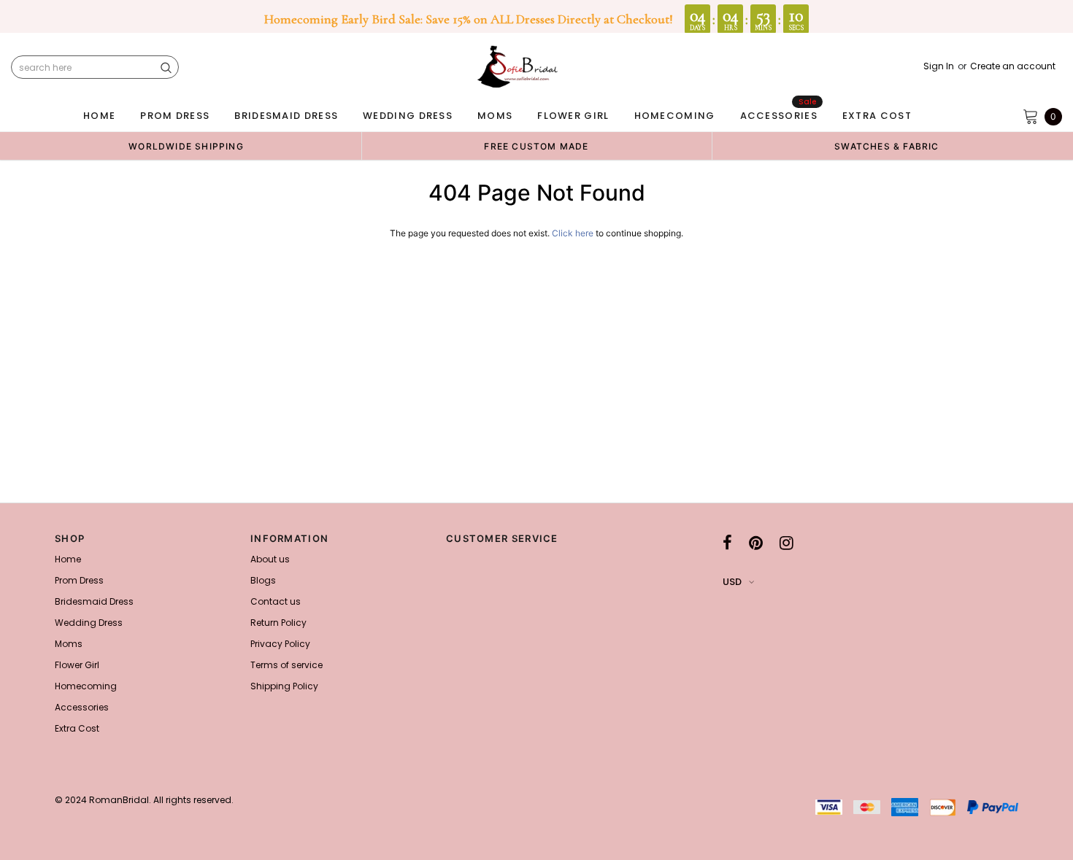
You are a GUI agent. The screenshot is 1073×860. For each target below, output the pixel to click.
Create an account (1012, 66)
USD (732, 582)
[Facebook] (727, 543)
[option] (186, 146)
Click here (574, 233)
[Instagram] (786, 543)
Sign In (938, 66)
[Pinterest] (756, 543)
